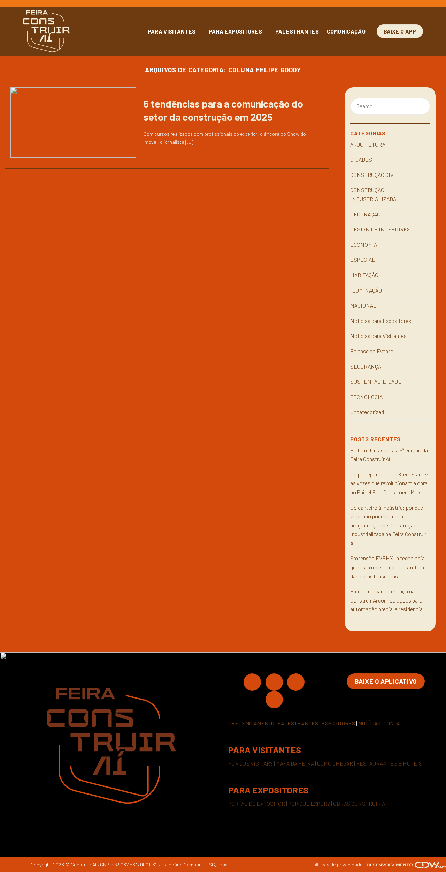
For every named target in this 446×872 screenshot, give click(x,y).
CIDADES (361, 159)
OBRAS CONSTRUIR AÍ (360, 803)
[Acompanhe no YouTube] (274, 699)
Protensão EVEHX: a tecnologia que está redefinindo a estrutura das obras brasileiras (387, 567)
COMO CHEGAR (335, 763)
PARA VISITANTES (172, 31)
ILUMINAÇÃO (366, 290)
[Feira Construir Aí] (77, 31)
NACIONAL (363, 305)
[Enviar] (424, 106)
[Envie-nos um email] (296, 682)
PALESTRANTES (297, 31)
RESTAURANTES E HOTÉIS (389, 763)
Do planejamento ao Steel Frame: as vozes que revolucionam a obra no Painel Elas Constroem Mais (389, 483)
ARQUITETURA (367, 144)
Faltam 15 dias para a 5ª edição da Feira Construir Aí (389, 455)
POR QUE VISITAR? (250, 763)
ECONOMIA (363, 244)
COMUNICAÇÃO (346, 31)
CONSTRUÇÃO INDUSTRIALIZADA (373, 194)
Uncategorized (367, 411)
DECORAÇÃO (365, 214)
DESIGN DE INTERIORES (380, 229)
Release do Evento (371, 351)
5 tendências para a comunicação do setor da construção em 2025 (223, 110)
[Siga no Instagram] (274, 682)
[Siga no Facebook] (252, 682)
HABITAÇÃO (364, 275)
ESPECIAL (362, 259)
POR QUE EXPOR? (309, 803)
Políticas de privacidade (336, 864)
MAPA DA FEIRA (295, 763)
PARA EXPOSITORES (235, 31)
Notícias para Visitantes (378, 335)
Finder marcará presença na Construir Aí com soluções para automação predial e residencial (387, 600)
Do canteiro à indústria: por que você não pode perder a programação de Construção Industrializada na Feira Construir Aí (388, 525)
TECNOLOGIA (366, 396)
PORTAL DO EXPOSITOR (256, 803)
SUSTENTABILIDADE (375, 381)
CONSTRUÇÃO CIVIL (374, 174)
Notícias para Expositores (380, 320)
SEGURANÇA (365, 366)
